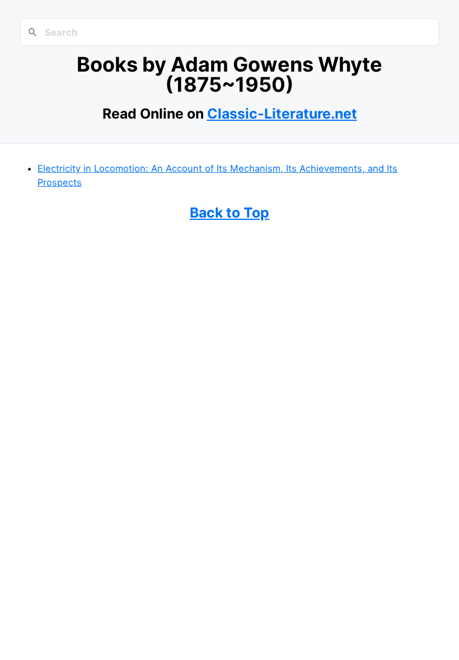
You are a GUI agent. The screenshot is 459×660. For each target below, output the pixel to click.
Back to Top (229, 212)
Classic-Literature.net (282, 113)
